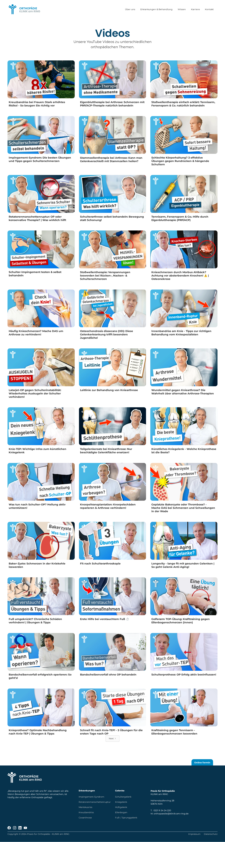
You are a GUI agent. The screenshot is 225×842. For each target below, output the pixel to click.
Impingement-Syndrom (91, 797)
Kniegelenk (121, 802)
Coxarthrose (85, 817)
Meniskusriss (85, 807)
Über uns (130, 9)
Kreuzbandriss (86, 812)
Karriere (195, 9)
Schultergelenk (123, 797)
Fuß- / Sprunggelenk (126, 817)
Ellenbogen (121, 812)
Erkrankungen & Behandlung (156, 9)
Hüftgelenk (121, 807)
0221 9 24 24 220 (162, 810)
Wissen (182, 9)
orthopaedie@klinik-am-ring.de (171, 813)
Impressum (194, 834)
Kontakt (209, 9)
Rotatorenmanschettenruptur (95, 802)
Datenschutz (211, 834)
